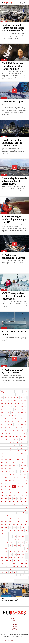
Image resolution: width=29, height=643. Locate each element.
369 (6, 542)
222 (21, 477)
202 (26, 468)
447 (18, 575)
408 (2, 560)
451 (6, 578)
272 (26, 498)
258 (26, 492)
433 (18, 569)
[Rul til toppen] (27, 641)
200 (18, 468)
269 (14, 498)
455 (22, 578)
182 (2, 462)
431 (10, 569)
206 (14, 471)
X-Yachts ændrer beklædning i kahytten (13, 256)
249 (18, 489)
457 (2, 581)
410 (11, 560)
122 (13, 436)
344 (10, 530)
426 (18, 566)
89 (25, 421)
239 (6, 486)
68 (9, 415)
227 (14, 480)
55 (18, 409)
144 (18, 445)
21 (11, 397)
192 (14, 465)
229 (22, 480)
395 (26, 551)
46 (15, 406)
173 (22, 457)
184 (10, 462)
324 (14, 521)
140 (2, 445)
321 (2, 521)
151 (18, 448)
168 (2, 457)
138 (22, 442)
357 (6, 536)
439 (14, 572)
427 (22, 566)
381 (27, 545)
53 (12, 409)
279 (26, 501)
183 (6, 462)
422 (2, 566)
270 (18, 498)
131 (21, 439)
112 (2, 433)
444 (6, 575)
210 (2, 474)
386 (18, 548)
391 (10, 551)
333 (22, 524)
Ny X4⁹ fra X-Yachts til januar (14, 333)
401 (23, 554)
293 (26, 507)
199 (14, 468)
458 (6, 581)
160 (26, 451)
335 (2, 527)
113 (6, 433)
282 (10, 504)
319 (22, 519)
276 (14, 501)
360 (18, 536)
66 (2, 415)
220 (14, 477)
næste (11, 581)
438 (10, 572)
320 (26, 519)
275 (10, 501)
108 (14, 430)
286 (26, 504)
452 (10, 578)
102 (17, 427)
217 (2, 477)
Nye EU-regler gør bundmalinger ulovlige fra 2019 (14, 219)
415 (2, 563)
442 (26, 572)
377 (10, 545)
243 (22, 486)
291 (18, 507)
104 (25, 427)
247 (10, 489)
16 (23, 395)
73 (25, 415)
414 (26, 560)
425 (14, 566)
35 (5, 403)
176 (6, 459)
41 (25, 403)
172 (18, 457)
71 (19, 415)
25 (24, 397)
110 (22, 430)
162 (6, 454)
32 (21, 400)
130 (18, 439)
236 (22, 483)
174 (25, 457)
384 (10, 548)
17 (26, 395)
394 (22, 551)
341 (27, 527)
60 (9, 412)
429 (2, 569)
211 (6, 474)
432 (14, 569)
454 (18, 578)
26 (2, 400)
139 (26, 442)
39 (18, 403)
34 (2, 403)
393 (18, 551)
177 (10, 459)
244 (26, 486)
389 (2, 551)
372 (18, 542)
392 (14, 551)
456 (26, 578)
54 (15, 409)
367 (23, 539)
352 (14, 533)
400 (18, 554)
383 (6, 548)
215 (21, 474)
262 (14, 495)
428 (26, 566)
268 (10, 498)
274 (6, 501)
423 (6, 566)
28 (8, 400)
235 (18, 483)
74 (2, 418)
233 (10, 483)
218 (6, 477)
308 (6, 516)
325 (18, 521)
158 (18, 451)
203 (2, 471)
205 (10, 471)
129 (14, 439)
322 (6, 521)
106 (6, 430)
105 (2, 430)
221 (17, 477)
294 (2, 510)
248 (14, 489)
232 (6, 483)
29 (11, 400)
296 (10, 510)
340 (22, 527)
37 (12, 403)
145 (21, 445)
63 (18, 412)
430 (6, 569)
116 (17, 433)
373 (22, 542)
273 (2, 501)
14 (17, 395)
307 (2, 516)
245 (2, 489)
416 (6, 563)
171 (14, 457)
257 (22, 492)
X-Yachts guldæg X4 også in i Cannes (12, 371)
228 (18, 480)
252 (2, 492)
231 (2, 483)
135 (10, 442)
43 (5, 406)
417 (10, 563)
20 (8, 397)
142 (10, 445)
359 (14, 536)
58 (2, 412)
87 (18, 421)
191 (10, 465)
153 (25, 448)
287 (2, 507)
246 (6, 489)
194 (21, 465)
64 (22, 412)
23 (18, 397)
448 (22, 575)
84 (8, 421)
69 (12, 415)
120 (6, 436)
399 (14, 554)
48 (22, 406)
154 (2, 451)
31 (18, 400)
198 (10, 468)
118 (24, 433)
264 (22, 495)
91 (5, 424)
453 (14, 578)
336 (6, 527)
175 (2, 459)
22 (14, 397)
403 (6, 557)
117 (21, 433)
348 (26, 530)
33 (25, 400)
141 (6, 445)
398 (10, 554)
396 (2, 554)
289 (10, 507)
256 (18, 492)
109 (18, 430)
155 (6, 451)
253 (6, 492)
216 (25, 474)
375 (2, 545)
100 (9, 427)
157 (14, 451)
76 (8, 418)
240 (10, 486)
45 (12, 406)
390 (6, 551)
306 (23, 513)
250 (22, 489)
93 (12, 424)
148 (6, 448)
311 (18, 516)
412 (18, 560)
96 (22, 424)
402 (2, 557)
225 (6, 480)
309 (11, 516)
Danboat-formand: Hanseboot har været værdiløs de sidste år (13, 28)
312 (22, 516)
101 (13, 427)
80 (22, 418)
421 (26, 563)
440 (18, 572)
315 (6, 519)
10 (4, 395)
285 (22, 504)
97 (25, 424)
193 (18, 465)
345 (14, 530)
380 (22, 545)
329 (6, 524)
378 (14, 545)
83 (5, 421)
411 (14, 560)
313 (26, 516)
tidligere (3, 392)
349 (2, 533)
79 (18, 418)
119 (2, 436)
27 (5, 400)
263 (18, 495)
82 (2, 421)
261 (10, 495)
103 (21, 427)
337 (10, 527)
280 (2, 504)
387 (22, 548)
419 (18, 563)
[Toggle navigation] (28, 3)
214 (17, 474)
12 (10, 395)
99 (5, 427)
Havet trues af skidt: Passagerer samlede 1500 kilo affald (12, 143)
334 (26, 524)
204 (6, 471)
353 (18, 533)
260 (6, 495)
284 (18, 504)
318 (18, 519)
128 (10, 439)
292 (22, 507)
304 (14, 513)
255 (14, 492)
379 (18, 545)
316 (10, 519)
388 (26, 548)
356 (2, 536)
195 (25, 465)
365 (15, 539)
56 (22, 409)
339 (18, 527)
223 (25, 477)
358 (10, 536)
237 (26, 483)
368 (2, 542)
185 (14, 462)
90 (2, 424)
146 (25, 445)
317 (14, 519)
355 (26, 533)
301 (2, 513)
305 (18, 513)
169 (6, 457)
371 (15, 542)
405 (15, 557)
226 (10, 480)
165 (18, 454)
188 (25, 462)
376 (6, 545)
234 (14, 483)
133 (2, 442)
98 (2, 427)
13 (14, 395)
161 (2, 454)
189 (2, 465)
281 (6, 504)
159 (22, 451)
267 (6, 498)
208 (22, 471)
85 (12, 421)
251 (26, 489)
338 (14, 527)
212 (10, 474)
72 (22, 415)
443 (2, 575)
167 (26, 454)
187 (22, 462)
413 (22, 560)
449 (27, 575)
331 (14, 524)
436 (2, 572)
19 (5, 397)
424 (10, 566)
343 (6, 530)
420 (22, 563)
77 (12, 418)
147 (2, 448)
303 (10, 513)
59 (5, 412)
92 (8, 424)
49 (25, 406)
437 (6, 572)
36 (8, 403)
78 (15, 418)
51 (5, 409)
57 (25, 409)
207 (18, 471)
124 (21, 436)
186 (18, 462)
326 (22, 521)
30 (15, 400)
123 (17, 436)
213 (13, 474)
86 (15, 421)
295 (6, 510)
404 (10, 557)
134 (6, 442)
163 (10, 454)
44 (8, 406)
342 (2, 530)
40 (22, 403)
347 (22, 530)
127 (6, 439)
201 (22, 468)
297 (14, 510)
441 (23, 572)
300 (26, 510)
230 (26, 480)
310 (15, 516)
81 (25, 418)
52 (8, 409)
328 (2, 524)
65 (25, 412)
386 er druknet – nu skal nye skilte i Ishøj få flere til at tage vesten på (14, 599)
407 (23, 557)
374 (26, 542)
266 (2, 498)
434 (22, 569)
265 (26, 495)
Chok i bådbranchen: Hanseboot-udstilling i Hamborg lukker (13, 66)
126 (2, 439)
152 (21, 448)
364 (10, 539)
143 (14, 445)
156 (10, 451)
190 (6, 465)
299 (22, 510)
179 (18, 459)
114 (9, 433)
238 (2, 486)
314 (2, 519)
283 (14, 504)
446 (14, 575)
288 (6, 507)
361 (23, 536)
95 (18, 424)
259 (2, 495)
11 (7, 395)
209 (27, 471)
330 (10, 524)
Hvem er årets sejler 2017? (12, 103)
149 (10, 448)
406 (19, 557)
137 (18, 442)
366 (19, 539)
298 (18, 510)
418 (14, 563)
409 (6, 560)
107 (10, 430)
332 (18, 524)
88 (22, 421)
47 (18, 406)
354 (22, 533)
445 (10, 575)
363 (6, 539)
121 (10, 436)
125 (25, 436)
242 (18, 486)
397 (6, 554)
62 (15, 412)
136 (14, 442)
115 (13, 433)
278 (22, 501)
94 (15, 424)
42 (2, 406)
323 (10, 521)
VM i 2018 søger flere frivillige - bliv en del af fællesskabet (14, 296)
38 (15, 403)
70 (15, 415)
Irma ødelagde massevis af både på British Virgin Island (14, 181)
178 (14, 459)
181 (25, 459)
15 (20, 395)
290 (14, 507)
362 (2, 539)
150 (14, 448)
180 (22, 459)
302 (6, 513)
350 (6, 533)
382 (2, 548)
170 (10, 457)
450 (2, 578)
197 (6, 468)
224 (2, 480)
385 (14, 548)
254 (10, 492)
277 (18, 501)
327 (26, 521)
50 (2, 409)
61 (12, 412)
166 (22, 454)
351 (10, 533)
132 (25, 439)
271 (22, 498)
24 (21, 397)
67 (5, 415)
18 (2, 397)
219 (10, 477)
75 (5, 418)
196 (2, 468)
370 (11, 542)
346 (18, 530)
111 (26, 430)
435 (26, 569)
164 (14, 454)
